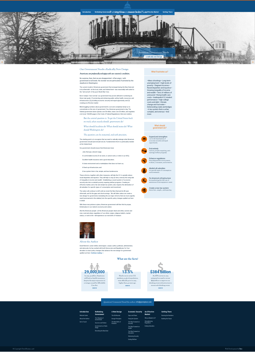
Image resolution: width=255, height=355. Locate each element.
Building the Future (166, 318)
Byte (240, 349)
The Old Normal (116, 315)
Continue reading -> (97, 253)
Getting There (168, 12)
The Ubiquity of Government (99, 318)
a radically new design (154, 57)
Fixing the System (133, 318)
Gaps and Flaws (132, 315)
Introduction (86, 12)
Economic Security (135, 312)
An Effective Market (152, 12)
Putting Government (128, 12)
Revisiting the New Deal (101, 331)
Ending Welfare (132, 339)
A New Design (117, 312)
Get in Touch (83, 322)
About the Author (84, 318)
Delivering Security (133, 336)
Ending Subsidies (149, 326)
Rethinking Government (103, 12)
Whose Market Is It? (150, 318)
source (94, 288)
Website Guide (84, 315)
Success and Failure (100, 323)
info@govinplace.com (144, 302)
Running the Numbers (167, 315)
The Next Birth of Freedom (116, 322)
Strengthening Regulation (149, 322)
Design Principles (116, 318)
